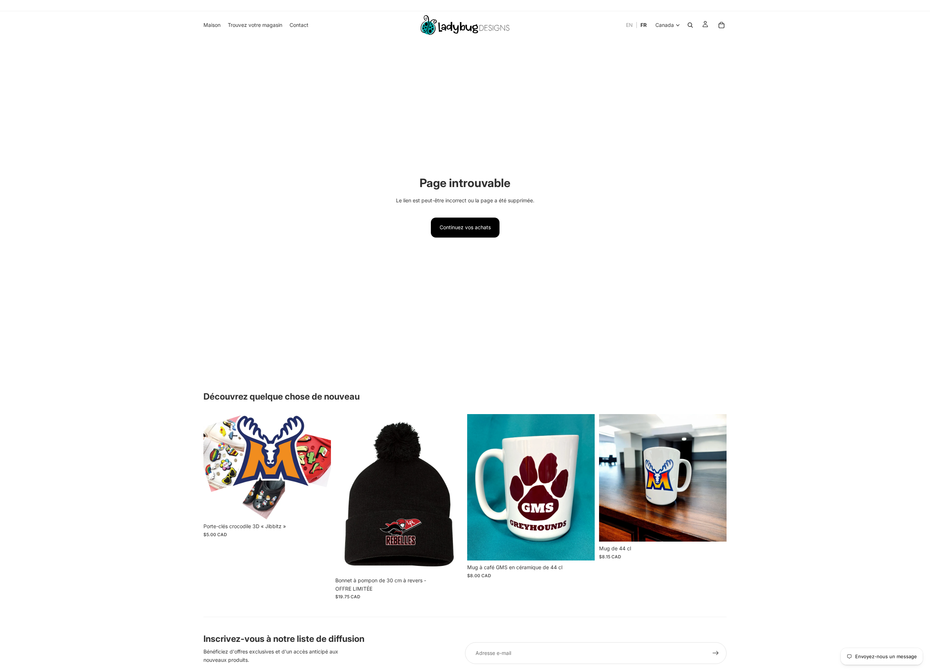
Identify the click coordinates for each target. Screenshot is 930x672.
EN (629, 25)
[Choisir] (451, 562)
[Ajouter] (319, 508)
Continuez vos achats (465, 227)
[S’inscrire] (715, 653)
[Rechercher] (690, 25)
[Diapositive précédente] (214, 467)
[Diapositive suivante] (320, 467)
